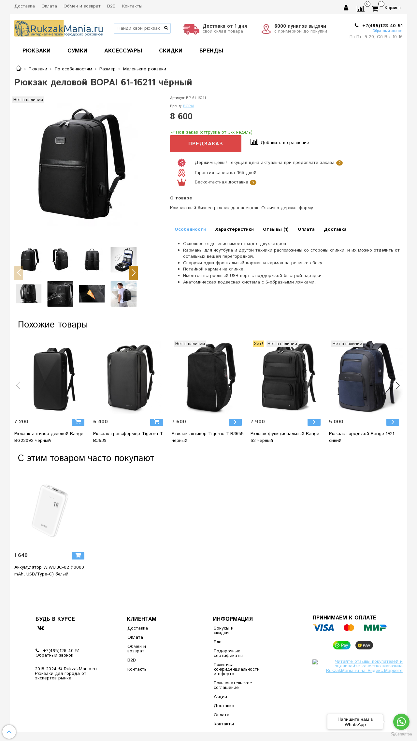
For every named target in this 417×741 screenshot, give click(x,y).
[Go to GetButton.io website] (401, 734)
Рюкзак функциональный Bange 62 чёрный (285, 437)
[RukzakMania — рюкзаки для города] (58, 27)
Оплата (49, 6)
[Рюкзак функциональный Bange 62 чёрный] (287, 377)
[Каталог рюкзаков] (19, 69)
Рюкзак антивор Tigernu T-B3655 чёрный (208, 437)
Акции (220, 696)
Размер (107, 69)
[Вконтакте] (40, 627)
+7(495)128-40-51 (382, 25)
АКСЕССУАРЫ (123, 51)
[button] (18, 273)
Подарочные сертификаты (228, 653)
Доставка (24, 6)
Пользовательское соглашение (230, 685)
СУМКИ (77, 51)
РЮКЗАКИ (36, 51)
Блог (218, 642)
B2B (111, 6)
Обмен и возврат (82, 6)
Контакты (132, 6)
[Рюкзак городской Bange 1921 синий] (366, 377)
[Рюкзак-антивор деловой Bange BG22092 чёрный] (51, 377)
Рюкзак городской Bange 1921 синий (361, 437)
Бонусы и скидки (224, 630)
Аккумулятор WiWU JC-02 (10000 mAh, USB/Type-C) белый (49, 570)
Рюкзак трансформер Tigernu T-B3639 (128, 437)
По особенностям (73, 69)
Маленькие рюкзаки (144, 69)
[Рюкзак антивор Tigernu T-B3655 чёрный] (208, 377)
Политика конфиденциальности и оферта (230, 669)
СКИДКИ (170, 51)
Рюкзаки (38, 69)
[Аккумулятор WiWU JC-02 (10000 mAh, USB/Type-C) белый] (51, 511)
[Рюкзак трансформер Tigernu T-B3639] (130, 377)
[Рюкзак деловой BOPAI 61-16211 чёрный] (76, 165)
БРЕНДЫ (211, 51)
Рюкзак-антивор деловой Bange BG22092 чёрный (48, 437)
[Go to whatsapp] (401, 722)
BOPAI (188, 106)
